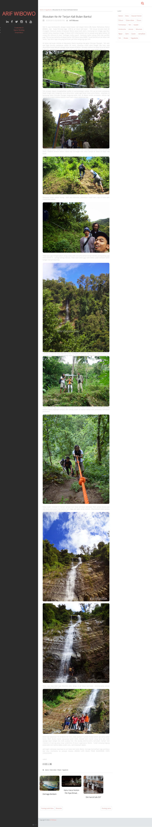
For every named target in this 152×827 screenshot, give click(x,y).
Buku (127, 16)
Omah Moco (19, 33)
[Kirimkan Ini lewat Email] (44, 764)
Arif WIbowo (19, 13)
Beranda (59, 808)
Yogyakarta (48, 10)
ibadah (136, 25)
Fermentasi (122, 25)
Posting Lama (106, 808)
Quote (133, 34)
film (130, 25)
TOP (35, 825)
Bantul (47, 770)
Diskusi (120, 20)
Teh (119, 38)
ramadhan (141, 34)
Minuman (139, 29)
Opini (127, 34)
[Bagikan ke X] (48, 764)
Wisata (59, 770)
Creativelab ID (19, 28)
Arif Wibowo (73, 20)
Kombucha (122, 29)
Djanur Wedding (19, 30)
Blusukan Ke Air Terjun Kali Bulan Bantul (67, 16)
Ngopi (120, 34)
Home (42, 10)
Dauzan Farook (136, 16)
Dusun (139, 20)
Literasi (130, 29)
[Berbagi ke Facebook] (51, 764)
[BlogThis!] (46, 764)
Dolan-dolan (53, 770)
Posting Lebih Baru (47, 808)
